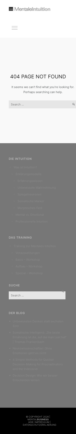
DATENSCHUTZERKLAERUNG (39, 424)
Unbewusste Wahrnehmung (37, 187)
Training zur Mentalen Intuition (35, 246)
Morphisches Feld (30, 208)
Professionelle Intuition (32, 221)
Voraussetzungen (28, 253)
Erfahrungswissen (30, 181)
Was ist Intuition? (25, 167)
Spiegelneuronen (30, 194)
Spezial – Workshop (29, 273)
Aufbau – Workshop (29, 266)
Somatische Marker (31, 201)
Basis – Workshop (28, 259)
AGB (30, 422)
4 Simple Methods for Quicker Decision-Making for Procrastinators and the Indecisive (38, 364)
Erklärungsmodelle (29, 174)
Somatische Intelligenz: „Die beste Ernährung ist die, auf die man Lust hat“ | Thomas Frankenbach (39, 337)
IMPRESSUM (42, 422)
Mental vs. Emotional (30, 215)
